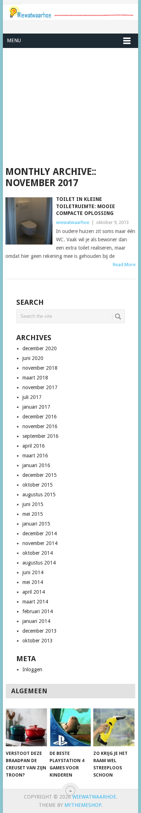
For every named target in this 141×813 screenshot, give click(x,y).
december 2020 (39, 348)
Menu (14, 40)
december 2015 (39, 475)
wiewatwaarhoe (72, 222)
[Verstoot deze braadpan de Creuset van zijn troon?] (26, 727)
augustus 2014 (39, 563)
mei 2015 (32, 514)
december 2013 (39, 631)
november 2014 (39, 543)
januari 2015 (36, 524)
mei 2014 (32, 582)
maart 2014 (35, 602)
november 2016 (39, 426)
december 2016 (39, 416)
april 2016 (33, 446)
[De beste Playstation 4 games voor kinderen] (70, 727)
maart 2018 (35, 378)
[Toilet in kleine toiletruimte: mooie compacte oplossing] (28, 221)
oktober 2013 (37, 640)
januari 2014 (36, 621)
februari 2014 (37, 611)
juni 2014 (32, 572)
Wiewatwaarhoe (94, 797)
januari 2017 (36, 407)
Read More (124, 264)
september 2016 (40, 436)
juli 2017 (32, 397)
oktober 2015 (37, 485)
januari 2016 (36, 465)
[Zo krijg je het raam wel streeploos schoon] (113, 727)
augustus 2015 (39, 494)
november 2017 (39, 387)
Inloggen (32, 669)
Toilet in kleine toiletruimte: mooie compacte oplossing (85, 206)
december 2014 (39, 533)
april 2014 (33, 592)
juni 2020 (32, 358)
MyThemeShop (82, 805)
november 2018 (39, 368)
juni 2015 (32, 504)
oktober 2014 (37, 553)
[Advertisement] (70, 107)
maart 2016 (35, 455)
